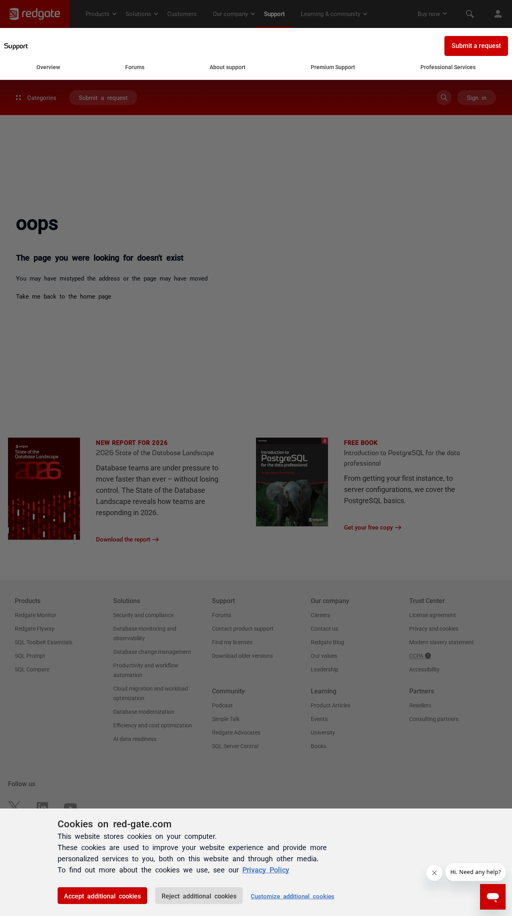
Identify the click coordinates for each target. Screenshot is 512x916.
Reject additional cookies (199, 895)
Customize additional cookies (292, 896)
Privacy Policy (265, 869)
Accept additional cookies (102, 895)
